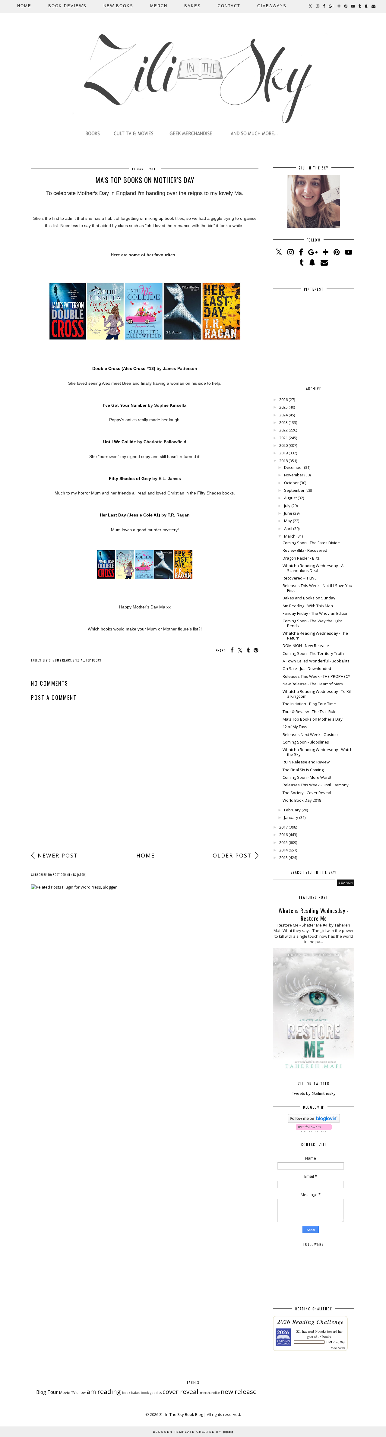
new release (239, 1391)
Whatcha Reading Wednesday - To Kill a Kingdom (317, 694)
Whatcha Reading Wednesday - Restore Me (314, 914)
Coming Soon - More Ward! (307, 777)
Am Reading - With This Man (308, 605)
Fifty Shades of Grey (130, 478)
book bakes (131, 1393)
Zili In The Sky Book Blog (181, 1414)
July (287, 505)
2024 (283, 415)
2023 (283, 422)
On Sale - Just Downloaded (307, 668)
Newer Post (58, 855)
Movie (64, 1392)
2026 (283, 399)
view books (338, 1348)
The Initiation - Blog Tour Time (309, 703)
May (288, 520)
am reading (104, 1391)
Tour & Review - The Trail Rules (311, 711)
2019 (283, 453)
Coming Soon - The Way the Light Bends (312, 623)
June (288, 513)
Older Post (232, 855)
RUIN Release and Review (306, 762)
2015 (283, 842)
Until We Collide (119, 441)
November (293, 475)
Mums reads (61, 660)
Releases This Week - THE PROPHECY (316, 676)
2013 (283, 857)
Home (24, 6)
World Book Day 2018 (302, 800)
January (291, 817)
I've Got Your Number (125, 405)
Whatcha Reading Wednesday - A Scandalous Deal (313, 568)
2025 (283, 407)
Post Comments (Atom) (70, 874)
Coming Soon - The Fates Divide (311, 542)
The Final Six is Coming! (303, 769)
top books (93, 660)
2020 (283, 445)
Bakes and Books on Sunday (309, 598)
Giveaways (271, 6)
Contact (229, 6)
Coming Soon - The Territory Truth (313, 653)
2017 (283, 827)
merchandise (210, 1393)
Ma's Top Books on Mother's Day (313, 719)
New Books (118, 6)
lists (47, 660)
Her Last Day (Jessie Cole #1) (130, 515)
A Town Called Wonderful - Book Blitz (316, 661)
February (292, 810)
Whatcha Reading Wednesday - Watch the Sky (318, 752)
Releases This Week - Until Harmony (316, 785)
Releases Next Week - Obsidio (310, 734)
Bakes (192, 6)
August (290, 498)
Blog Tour (47, 1392)
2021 (283, 438)
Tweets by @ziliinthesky (314, 1093)
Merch (158, 6)
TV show (78, 1392)
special (78, 660)
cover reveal (180, 1391)
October (291, 482)
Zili (298, 1331)
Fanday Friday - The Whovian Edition (316, 613)
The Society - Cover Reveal (307, 792)
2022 (283, 430)
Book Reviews (67, 6)
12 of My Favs (295, 726)
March (290, 536)
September (294, 490)
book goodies (151, 1393)
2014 (283, 850)
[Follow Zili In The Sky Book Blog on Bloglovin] (314, 1121)
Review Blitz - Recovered (305, 550)
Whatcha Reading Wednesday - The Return (315, 635)
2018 (283, 460)
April (288, 528)
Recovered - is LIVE (300, 578)
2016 (283, 834)
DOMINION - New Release (306, 645)
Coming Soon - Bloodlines (306, 742)
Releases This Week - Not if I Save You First (317, 588)
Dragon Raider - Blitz (301, 558)
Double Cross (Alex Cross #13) (123, 368)
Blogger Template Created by (193, 1431)
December (293, 467)
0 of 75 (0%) (336, 1342)
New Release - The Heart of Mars (313, 684)
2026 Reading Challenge (310, 1321)
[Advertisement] (144, 802)
